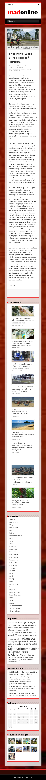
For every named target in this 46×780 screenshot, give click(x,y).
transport (19, 660)
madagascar (27, 638)
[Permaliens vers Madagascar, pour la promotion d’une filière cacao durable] (23, 493)
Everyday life (13, 560)
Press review (13, 584)
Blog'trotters (13, 522)
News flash (13, 563)
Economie (28, 66)
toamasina (29, 657)
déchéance (30, 628)
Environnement (14, 557)
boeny (10, 628)
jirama (32, 635)
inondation (26, 635)
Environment (13, 554)
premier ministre (28, 644)
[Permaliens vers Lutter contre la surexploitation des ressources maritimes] (23, 402)
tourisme (12, 660)
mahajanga (11, 642)
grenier (36, 633)
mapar (24, 641)
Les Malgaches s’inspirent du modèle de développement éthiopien (22, 480)
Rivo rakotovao (28, 655)
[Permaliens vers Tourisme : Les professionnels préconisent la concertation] (23, 425)
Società (11, 600)
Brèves (11, 533)
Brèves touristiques (15, 536)
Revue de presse (15, 595)
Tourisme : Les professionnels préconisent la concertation (23, 434)
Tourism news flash (16, 606)
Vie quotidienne (14, 611)
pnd (18, 644)
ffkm (24, 630)
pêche (10, 646)
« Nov (10, 728)
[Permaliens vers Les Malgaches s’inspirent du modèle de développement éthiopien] (23, 470)
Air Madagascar (22, 622)
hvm (20, 635)
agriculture (11, 623)
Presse (11, 587)
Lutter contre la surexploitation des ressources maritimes (20, 412)
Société (11, 603)
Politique (12, 579)
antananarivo (25, 625)
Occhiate (12, 568)
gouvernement (25, 632)
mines (29, 642)
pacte (15, 644)
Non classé (13, 565)
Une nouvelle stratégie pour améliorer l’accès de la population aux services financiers (23, 344)
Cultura (11, 538)
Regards (12, 589)
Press (11, 581)
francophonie (13, 633)
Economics (13, 549)
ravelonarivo (15, 654)
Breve (11, 530)
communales (20, 628)
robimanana (11, 657)
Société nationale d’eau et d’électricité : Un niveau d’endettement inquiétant (22, 366)
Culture (11, 541)
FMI (27, 630)
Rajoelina (12, 652)
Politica (11, 573)
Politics (11, 576)
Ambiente (12, 519)
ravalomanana (22, 652)
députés (18, 630)
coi (14, 628)
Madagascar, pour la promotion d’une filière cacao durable (21, 502)
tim (22, 657)
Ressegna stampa (15, 592)
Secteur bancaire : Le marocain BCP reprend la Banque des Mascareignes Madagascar (22, 446)
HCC (15, 635)
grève (10, 635)
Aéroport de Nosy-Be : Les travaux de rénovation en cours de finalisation (22, 389)
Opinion (12, 571)
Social (11, 598)
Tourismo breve (14, 608)
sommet (18, 657)
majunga (18, 642)
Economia (12, 546)
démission (11, 630)
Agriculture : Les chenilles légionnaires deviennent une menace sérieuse (23, 321)
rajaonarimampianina (23, 649)
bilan (34, 625)
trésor (24, 660)
